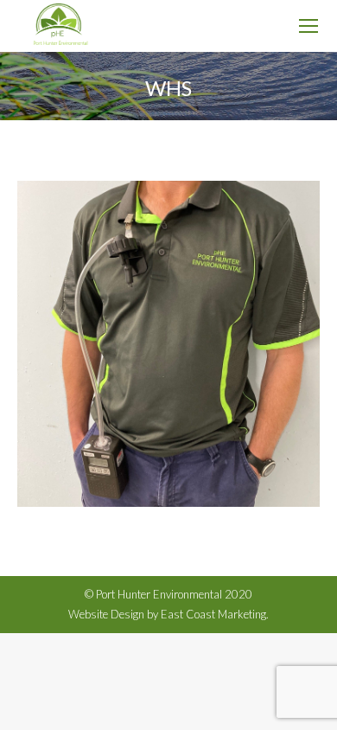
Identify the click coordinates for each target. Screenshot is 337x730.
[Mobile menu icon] (308, 26)
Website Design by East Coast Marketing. (168, 614)
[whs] (168, 344)
